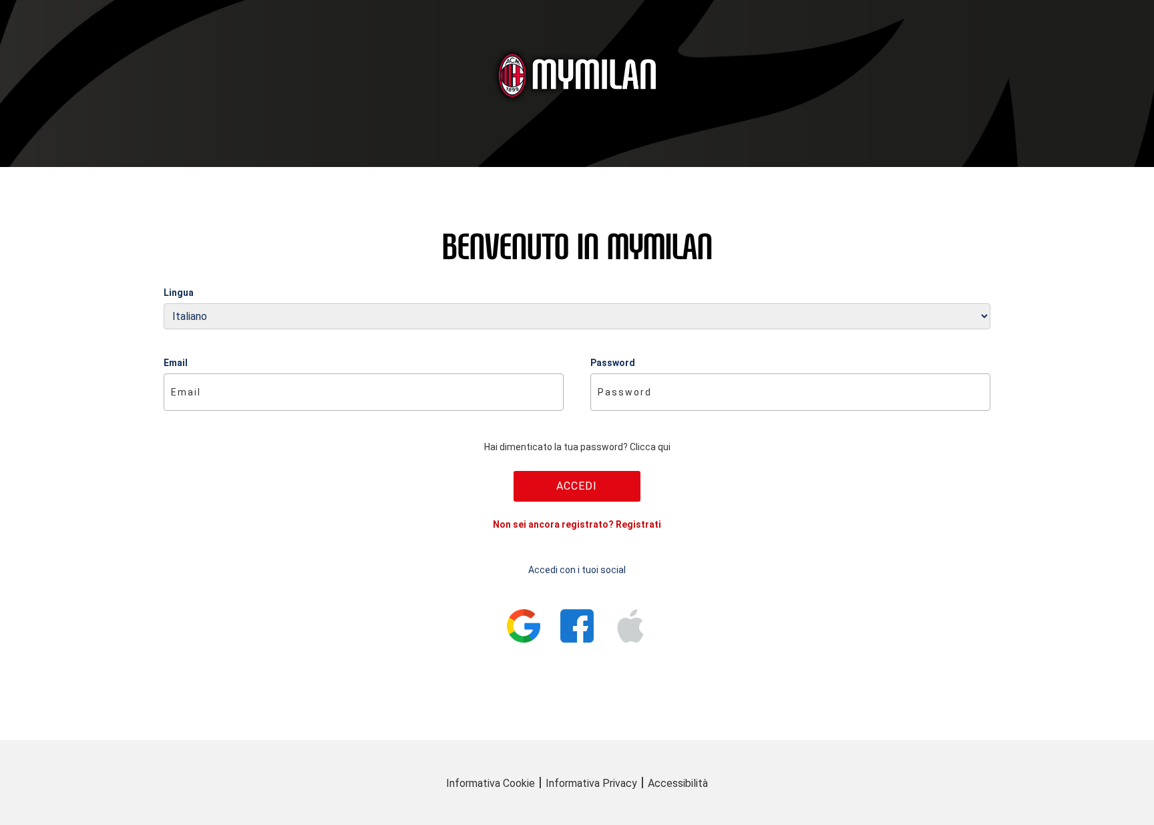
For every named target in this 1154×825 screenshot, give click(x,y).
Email (176, 362)
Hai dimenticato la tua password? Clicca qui (577, 447)
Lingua (179, 292)
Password (612, 362)
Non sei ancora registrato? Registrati (577, 524)
